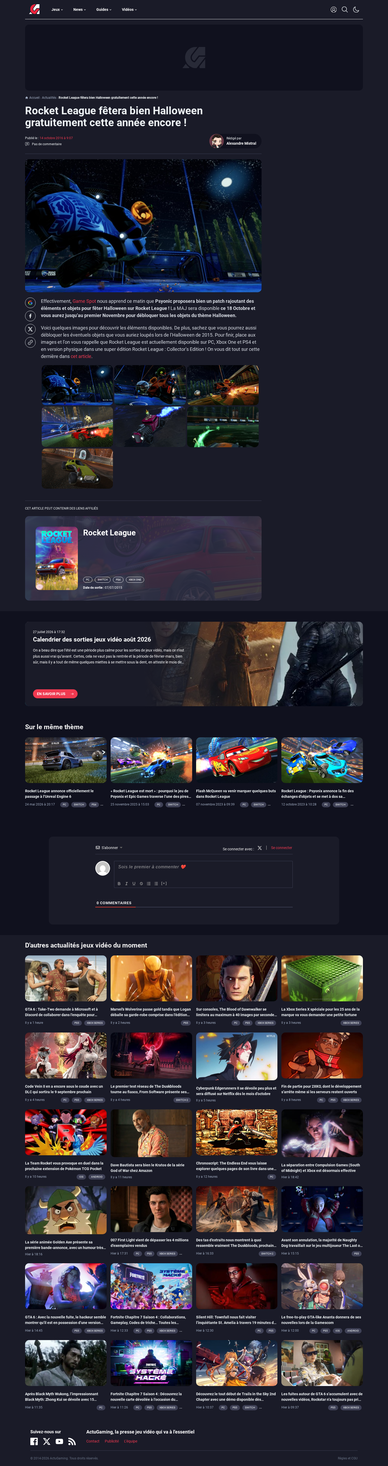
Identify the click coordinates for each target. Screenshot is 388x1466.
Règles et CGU (348, 1458)
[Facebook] (34, 1441)
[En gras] (119, 883)
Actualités (49, 98)
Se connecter (281, 848)
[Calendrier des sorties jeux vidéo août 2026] (194, 664)
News (78, 9)
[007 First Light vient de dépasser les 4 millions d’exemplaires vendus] (151, 1209)
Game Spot (84, 301)
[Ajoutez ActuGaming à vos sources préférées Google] (30, 303)
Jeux (55, 9)
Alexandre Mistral (241, 143)
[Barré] (141, 883)
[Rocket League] (57, 558)
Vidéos (128, 9)
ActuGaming (34, 9)
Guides (102, 9)
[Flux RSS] (72, 1441)
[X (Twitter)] (46, 1441)
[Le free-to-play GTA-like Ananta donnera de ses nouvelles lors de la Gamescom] (322, 1285)
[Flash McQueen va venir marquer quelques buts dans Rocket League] (237, 759)
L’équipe (130, 1441)
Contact (93, 1441)
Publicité (112, 1441)
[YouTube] (59, 1441)
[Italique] (126, 883)
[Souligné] (134, 883)
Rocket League (109, 532)
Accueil (34, 98)
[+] (164, 883)
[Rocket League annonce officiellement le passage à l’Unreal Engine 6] (66, 759)
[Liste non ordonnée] (156, 883)
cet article (81, 356)
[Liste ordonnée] (149, 883)
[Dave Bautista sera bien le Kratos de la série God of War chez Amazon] (151, 1132)
